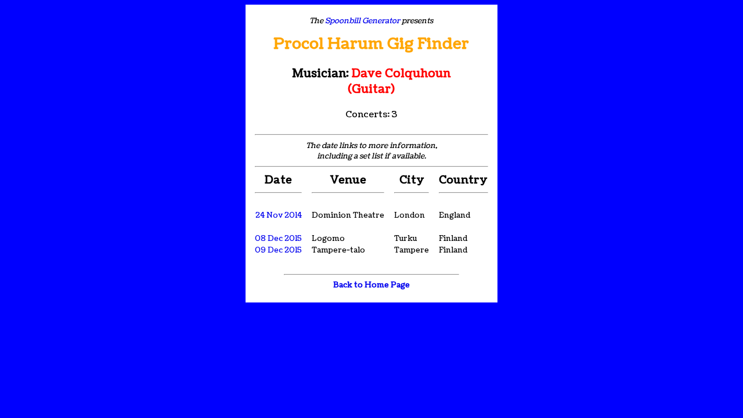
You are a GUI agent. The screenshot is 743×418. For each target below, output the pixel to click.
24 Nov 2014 (278, 215)
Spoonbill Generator (362, 21)
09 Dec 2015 (278, 250)
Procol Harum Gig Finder (371, 44)
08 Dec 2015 (278, 238)
